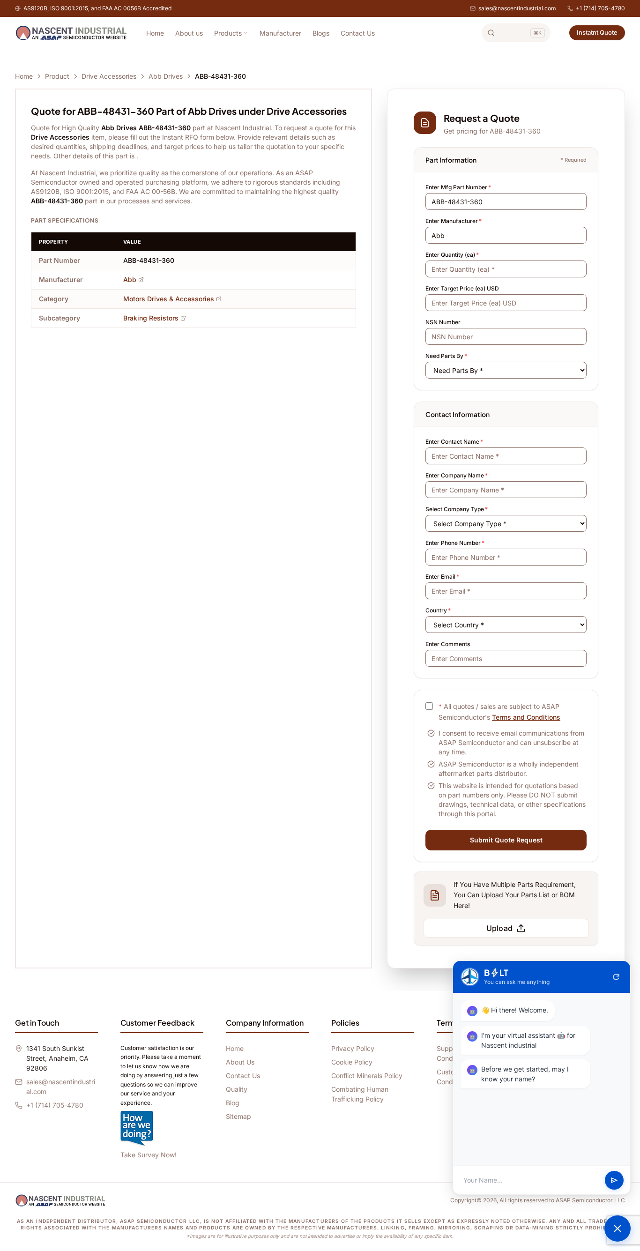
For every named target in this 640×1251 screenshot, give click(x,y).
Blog (232, 1103)
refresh (616, 977)
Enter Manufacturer (453, 220)
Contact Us (358, 33)
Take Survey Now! (148, 1155)
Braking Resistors (151, 318)
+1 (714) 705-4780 (600, 8)
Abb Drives (166, 76)
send (614, 1180)
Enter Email (442, 576)
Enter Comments (447, 644)
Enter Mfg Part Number (458, 187)
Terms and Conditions (526, 717)
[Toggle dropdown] (245, 33)
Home (155, 33)
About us (189, 33)
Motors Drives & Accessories (168, 299)
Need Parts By (446, 355)
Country (438, 610)
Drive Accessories (109, 76)
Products (228, 33)
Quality (236, 1089)
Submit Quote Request (506, 840)
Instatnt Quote (597, 32)
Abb (129, 279)
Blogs (321, 33)
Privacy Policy (352, 1048)
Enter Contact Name (454, 441)
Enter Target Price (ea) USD (462, 288)
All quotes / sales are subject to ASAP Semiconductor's (499, 711)
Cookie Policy (351, 1062)
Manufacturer (280, 33)
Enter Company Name (456, 475)
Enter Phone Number (454, 542)
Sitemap (238, 1116)
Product (57, 76)
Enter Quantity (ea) (452, 254)
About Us (240, 1062)
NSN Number (443, 322)
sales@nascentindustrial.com (517, 8)
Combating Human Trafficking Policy (359, 1094)
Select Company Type (456, 509)
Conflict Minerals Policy (366, 1076)
